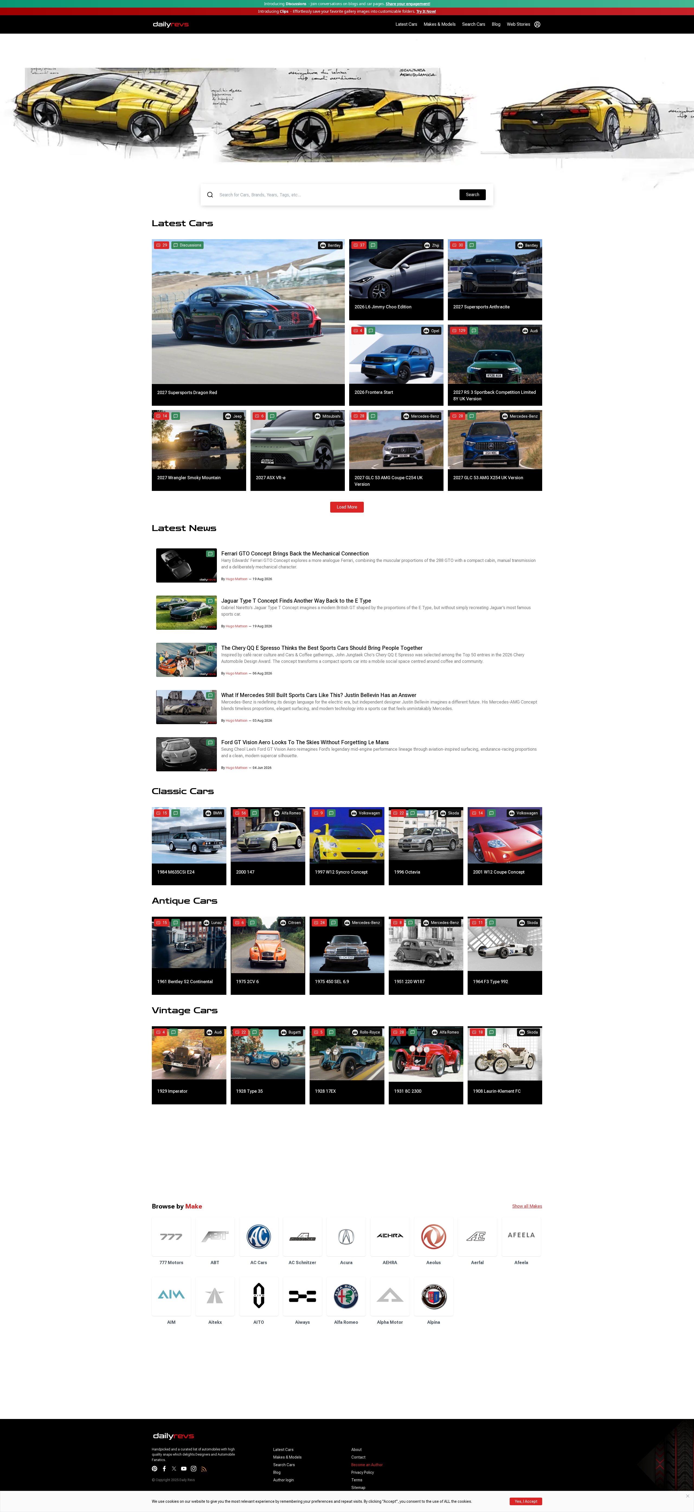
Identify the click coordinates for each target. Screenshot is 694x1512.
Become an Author (367, 1465)
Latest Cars (406, 24)
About (356, 1449)
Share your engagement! (408, 3)
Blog (496, 24)
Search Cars (473, 24)
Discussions (190, 245)
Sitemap (358, 1487)
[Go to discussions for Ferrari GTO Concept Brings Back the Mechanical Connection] (210, 554)
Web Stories (518, 24)
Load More (347, 507)
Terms (356, 1480)
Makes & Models (440, 24)
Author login (283, 1480)
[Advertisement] (162, 1153)
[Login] (537, 24)
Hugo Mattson (237, 579)
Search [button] (476, 194)
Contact (358, 1457)
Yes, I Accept (526, 1501)
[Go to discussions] (373, 245)
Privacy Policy (362, 1472)
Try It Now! (426, 11)
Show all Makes (527, 1206)
